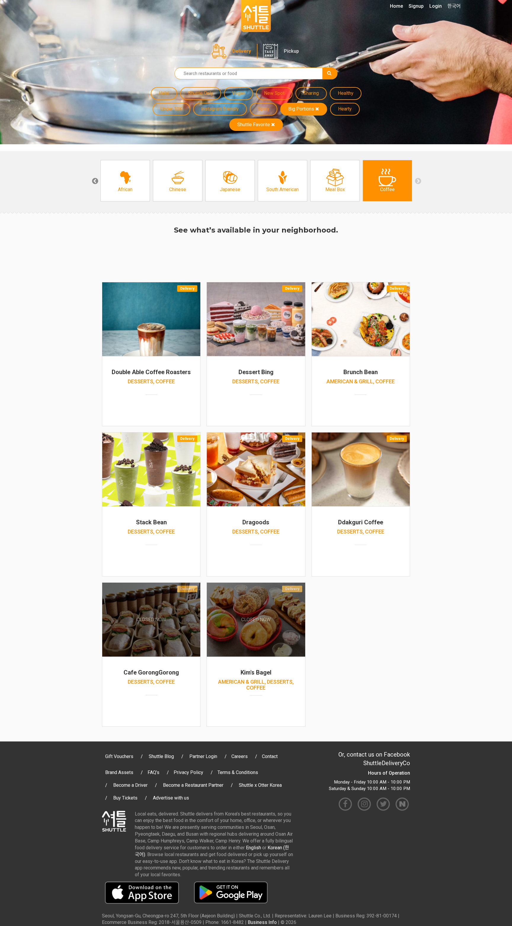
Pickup (291, 51)
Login (435, 6)
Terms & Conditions (237, 772)
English (253, 847)
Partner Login (203, 756)
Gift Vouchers (119, 756)
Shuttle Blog (161, 756)
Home (396, 6)
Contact (270, 756)
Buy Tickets (125, 798)
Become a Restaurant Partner (193, 785)
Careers (239, 756)
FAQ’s (153, 772)
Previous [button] (94, 181)
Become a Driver (130, 785)
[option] (125, 180)
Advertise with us (171, 798)
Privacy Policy (188, 772)
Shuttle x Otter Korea (260, 785)
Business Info (262, 922)
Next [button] (417, 181)
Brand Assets (119, 772)
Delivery (241, 51)
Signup (416, 6)
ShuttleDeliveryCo (386, 763)
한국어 (454, 6)
